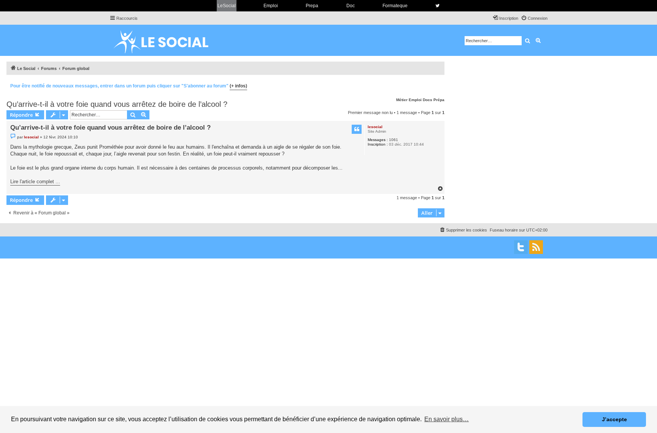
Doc (350, 5)
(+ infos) (238, 86)
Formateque (395, 5)
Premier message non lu (370, 112)
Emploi (270, 5)
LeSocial (226, 5)
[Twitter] (521, 247)
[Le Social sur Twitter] (437, 5)
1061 (393, 140)
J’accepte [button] (614, 419)
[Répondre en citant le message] (357, 129)
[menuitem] (534, 18)
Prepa (312, 5)
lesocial (375, 127)
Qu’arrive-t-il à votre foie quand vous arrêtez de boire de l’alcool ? (116, 104)
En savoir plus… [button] (446, 419)
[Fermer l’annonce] (438, 84)
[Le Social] (167, 40)
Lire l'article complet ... (35, 181)
